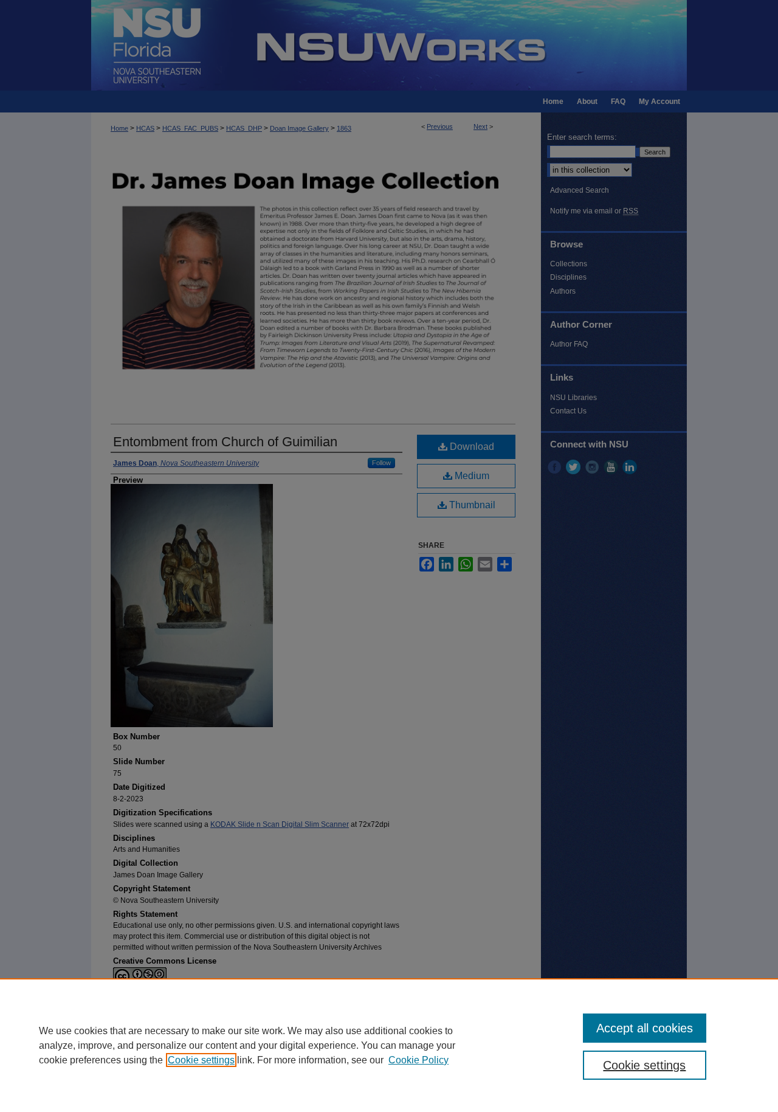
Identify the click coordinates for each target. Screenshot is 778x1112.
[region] (389, 1045)
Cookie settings (201, 1060)
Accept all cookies (644, 1028)
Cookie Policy (418, 1060)
